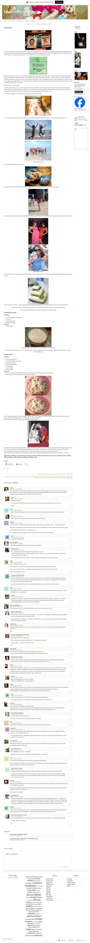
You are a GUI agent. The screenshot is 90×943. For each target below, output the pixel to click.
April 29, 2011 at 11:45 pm (17, 576)
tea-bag (12, 522)
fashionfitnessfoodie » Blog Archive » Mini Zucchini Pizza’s (24, 838)
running (36, 922)
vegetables (35, 931)
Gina (36, 304)
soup (37, 923)
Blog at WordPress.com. (7, 938)
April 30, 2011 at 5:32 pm (16, 666)
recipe (38, 477)
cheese (28, 888)
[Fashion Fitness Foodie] (79, 107)
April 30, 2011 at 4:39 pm (16, 650)
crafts (34, 892)
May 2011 (48, 891)
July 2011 (48, 887)
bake (33, 878)
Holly (16, 53)
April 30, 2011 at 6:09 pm (16, 685)
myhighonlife (13, 648)
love (35, 908)
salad (40, 922)
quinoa (68, 476)
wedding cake (63, 477)
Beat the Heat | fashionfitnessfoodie (18, 834)
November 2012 (49, 879)
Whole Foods (30, 935)
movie (40, 910)
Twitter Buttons (81, 116)
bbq (35, 881)
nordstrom (36, 911)
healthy (44, 476)
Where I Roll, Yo (20, 21)
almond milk (29, 877)
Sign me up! (76, 82)
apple (35, 877)
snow (34, 923)
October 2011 (49, 882)
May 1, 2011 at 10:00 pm (16, 781)
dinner (37, 894)
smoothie (56, 477)
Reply (64, 474)
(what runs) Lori (15, 548)
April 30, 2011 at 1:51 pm (17, 636)
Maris (26, 304)
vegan (28, 929)
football (38, 476)
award (9, 476)
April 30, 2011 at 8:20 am (17, 596)
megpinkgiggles (14, 542)
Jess (29, 304)
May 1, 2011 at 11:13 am (17, 729)
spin (39, 923)
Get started (59, 2)
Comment (65, 867)
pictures (61, 476)
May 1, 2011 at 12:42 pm (16, 741)
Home (5, 21)
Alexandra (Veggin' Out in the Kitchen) (20, 634)
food (27, 902)
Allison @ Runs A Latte (16, 768)
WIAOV (69, 886)
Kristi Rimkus (13, 624)
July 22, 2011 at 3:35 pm (16, 835)
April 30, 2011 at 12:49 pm (16, 625)
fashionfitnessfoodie (22, 12)
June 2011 (48, 889)
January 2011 (49, 898)
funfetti (41, 476)
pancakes (37, 913)
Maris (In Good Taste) (16, 611)
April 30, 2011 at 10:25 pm (17, 714)
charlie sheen (21, 476)
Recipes (13, 21)
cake (41, 886)
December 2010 (49, 900)
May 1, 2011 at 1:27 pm (16, 750)
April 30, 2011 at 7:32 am (16, 588)
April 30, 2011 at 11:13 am (16, 606)
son (59, 477)
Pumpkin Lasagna (71, 882)
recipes (28, 921)
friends (34, 902)
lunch (39, 908)
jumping (51, 476)
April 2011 (48, 893)
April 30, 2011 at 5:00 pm (17, 658)
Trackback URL (70, 474)
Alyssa (65, 51)
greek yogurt (34, 904)
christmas (38, 890)
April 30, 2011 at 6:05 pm (17, 677)
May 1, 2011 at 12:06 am (16, 723)
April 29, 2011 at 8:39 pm (16, 489)
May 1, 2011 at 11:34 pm (17, 796)
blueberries (29, 883)
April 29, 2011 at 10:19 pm (17, 537)
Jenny (22, 304)
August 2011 (49, 886)
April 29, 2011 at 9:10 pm (16, 510)
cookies (29, 892)
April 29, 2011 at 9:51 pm (17, 516)
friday (31, 902)
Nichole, (33, 304)
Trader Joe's (36, 927)
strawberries (37, 925)
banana (31, 881)
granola (28, 904)
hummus (40, 906)
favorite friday (30, 900)
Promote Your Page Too (78, 108)
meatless (28, 910)
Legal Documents (71, 884)
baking (37, 878)
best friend (12, 476)
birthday (38, 881)
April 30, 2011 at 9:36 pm (16, 704)
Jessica (12, 703)
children (25, 476)
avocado (39, 877)
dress (27, 897)
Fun (52, 474)
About (9, 21)
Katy (12, 694)
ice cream (47, 476)
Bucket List (27, 21)
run (33, 922)
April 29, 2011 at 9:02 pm (17, 498)
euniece (13, 595)
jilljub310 (13, 728)
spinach (30, 925)
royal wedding (49, 477)
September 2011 (49, 884)
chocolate (29, 476)
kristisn (12, 676)
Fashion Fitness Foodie (78, 96)
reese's (45, 477)
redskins (41, 477)
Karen (11, 488)
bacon (30, 878)
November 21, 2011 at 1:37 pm (17, 839)
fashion (39, 897)
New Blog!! (69, 879)
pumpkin (32, 919)
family (33, 897)
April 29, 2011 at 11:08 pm (16, 562)
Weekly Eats (33, 21)
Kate (41, 304)
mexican (32, 910)
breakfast (16, 476)
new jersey (31, 911)
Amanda (12, 780)
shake (53, 477)
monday (37, 910)
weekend (38, 933)
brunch (37, 886)
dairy (32, 476)
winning (67, 477)
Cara (20, 304)
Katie (11, 561)
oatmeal (31, 913)
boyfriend (37, 883)
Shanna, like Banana (15, 605)
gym (40, 904)
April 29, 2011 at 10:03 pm (16, 523)
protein (65, 476)
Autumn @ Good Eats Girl (17, 713)
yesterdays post (31, 76)
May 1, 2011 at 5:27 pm (15, 758)
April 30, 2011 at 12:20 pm (17, 613)
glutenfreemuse (15, 795)
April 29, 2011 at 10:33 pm (16, 543)
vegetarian (31, 933)
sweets (30, 927)
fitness (35, 476)
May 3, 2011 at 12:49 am (17, 816)
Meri (11, 721)
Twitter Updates (13, 875)
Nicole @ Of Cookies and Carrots (19, 815)
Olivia (11, 665)
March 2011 (48, 894)
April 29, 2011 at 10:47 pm (17, 550)
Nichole (12, 807)
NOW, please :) (79, 91)
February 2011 (49, 896)
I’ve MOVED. (70, 880)
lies (54, 476)
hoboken (35, 906)
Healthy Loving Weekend (43, 24)
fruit (37, 902)
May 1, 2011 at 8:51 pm (16, 769)
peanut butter (57, 476)
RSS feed (60, 474)
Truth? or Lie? (30, 24)
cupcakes (38, 892)
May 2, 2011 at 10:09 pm (16, 808)
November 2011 (49, 880)
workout (71, 477)
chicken (34, 888)
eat (30, 897)
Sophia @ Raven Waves (17, 657)
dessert (30, 895)
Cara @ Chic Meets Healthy (17, 575)
